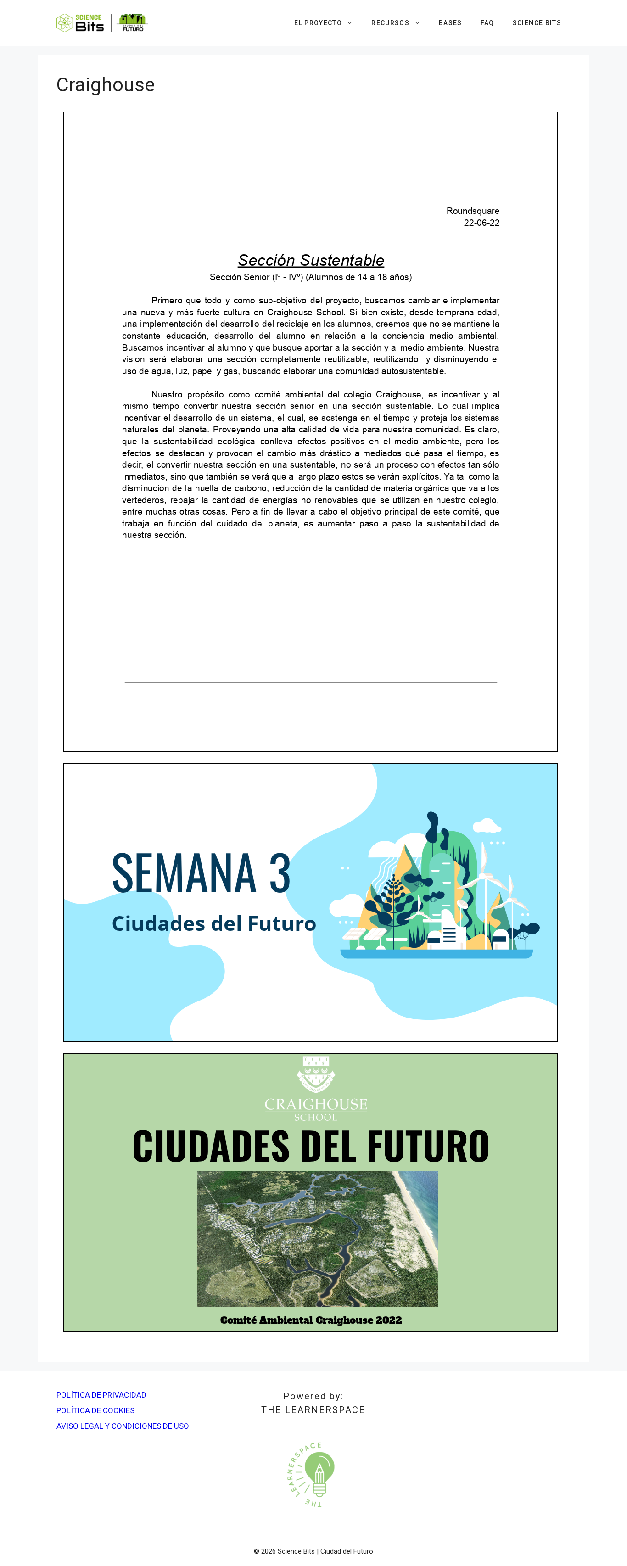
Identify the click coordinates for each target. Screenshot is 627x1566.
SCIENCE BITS (537, 23)
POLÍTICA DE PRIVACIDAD (101, 1394)
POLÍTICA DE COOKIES (95, 1410)
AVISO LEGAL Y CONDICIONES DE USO (122, 1426)
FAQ (487, 23)
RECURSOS (390, 23)
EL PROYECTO (318, 23)
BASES (450, 23)
